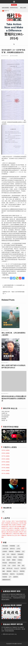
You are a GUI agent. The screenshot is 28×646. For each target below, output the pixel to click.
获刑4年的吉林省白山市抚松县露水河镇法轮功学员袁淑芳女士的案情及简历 (14, 398)
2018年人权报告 (6, 453)
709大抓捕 (5, 546)
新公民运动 (10, 532)
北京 (23, 551)
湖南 (3, 568)
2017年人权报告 (6, 456)
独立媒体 (15, 532)
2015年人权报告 (6, 462)
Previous (3, 503)
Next (24, 503)
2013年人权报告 (6, 467)
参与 (19, 535)
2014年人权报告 (6, 464)
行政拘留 (4, 577)
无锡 (3, 560)
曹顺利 (14, 560)
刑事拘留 (11, 551)
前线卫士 (11, 528)
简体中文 (6, 10)
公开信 (18, 548)
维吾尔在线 (16, 533)
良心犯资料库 (20, 574)
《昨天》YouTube (6, 521)
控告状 (15, 557)
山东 (3, 557)
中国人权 (11, 526)
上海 (18, 546)
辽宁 (10, 577)
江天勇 (4, 565)
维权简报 (22, 571)
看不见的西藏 (18, 526)
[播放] (3, 441)
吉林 (3, 554)
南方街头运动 (14, 523)
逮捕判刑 (15, 577)
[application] (14, 436)
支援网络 (21, 557)
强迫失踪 (9, 557)
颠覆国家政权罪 (6, 579)
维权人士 (15, 571)
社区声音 (23, 568)
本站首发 (4, 562)
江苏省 (14, 565)
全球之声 (21, 532)
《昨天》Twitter (15, 521)
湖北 (23, 565)
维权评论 (12, 574)
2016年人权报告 (6, 459)
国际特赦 (17, 528)
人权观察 (22, 528)
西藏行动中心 (9, 533)
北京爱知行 (17, 530)
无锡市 (8, 560)
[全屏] (24, 441)
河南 (19, 565)
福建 (3, 571)
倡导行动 (12, 548)
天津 (8, 554)
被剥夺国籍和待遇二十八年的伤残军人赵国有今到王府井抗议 (13, 286)
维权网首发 (5, 574)
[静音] (22, 441)
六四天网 (21, 523)
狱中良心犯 (9, 568)
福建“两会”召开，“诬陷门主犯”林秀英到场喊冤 (13, 292)
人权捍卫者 (5, 548)
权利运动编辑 (14, 55)
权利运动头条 (12, 562)
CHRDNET (19, 524)
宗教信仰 (13, 554)
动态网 (13, 524)
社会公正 (16, 568)
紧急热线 (9, 571)
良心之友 (14, 535)
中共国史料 (7, 523)
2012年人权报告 (6, 470)
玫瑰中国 (9, 535)
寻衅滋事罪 (20, 554)
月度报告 (20, 560)
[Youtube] (3, 511)
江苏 (9, 565)
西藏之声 (22, 533)
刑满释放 (18, 551)
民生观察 (6, 524)
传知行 (22, 530)
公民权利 (4, 551)
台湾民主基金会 (10, 530)
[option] (14, 8)
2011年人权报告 (6, 473)
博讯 (10, 524)
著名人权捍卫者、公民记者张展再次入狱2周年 (14, 7)
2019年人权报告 (6, 450)
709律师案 (12, 546)
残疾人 (19, 562)
